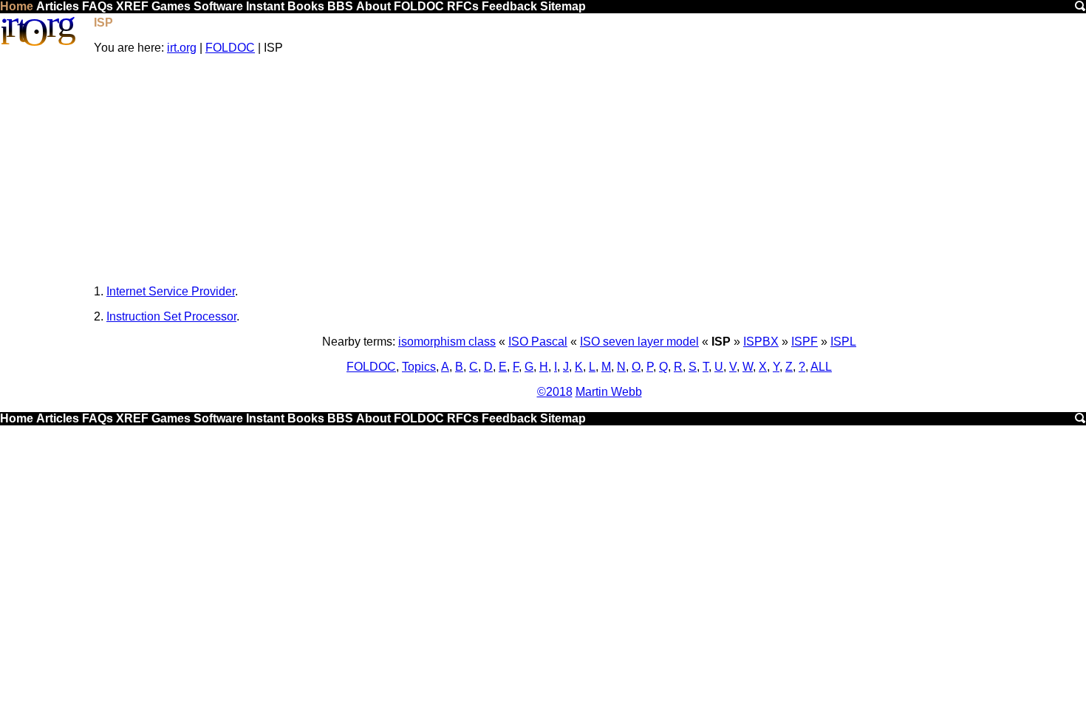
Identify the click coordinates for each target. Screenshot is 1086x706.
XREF (132, 6)
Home (16, 6)
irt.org (182, 47)
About (373, 6)
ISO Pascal (537, 341)
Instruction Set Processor (171, 316)
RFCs (463, 6)
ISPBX (761, 341)
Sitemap (563, 6)
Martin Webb (609, 391)
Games (171, 6)
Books (305, 6)
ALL (821, 366)
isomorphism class (447, 341)
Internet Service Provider (170, 291)
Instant (265, 6)
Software (218, 6)
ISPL (843, 341)
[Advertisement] (589, 169)
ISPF (804, 341)
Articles (57, 6)
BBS (340, 6)
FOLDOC (419, 6)
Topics (419, 366)
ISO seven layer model (639, 341)
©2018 (555, 391)
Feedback (509, 6)
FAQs (97, 6)
